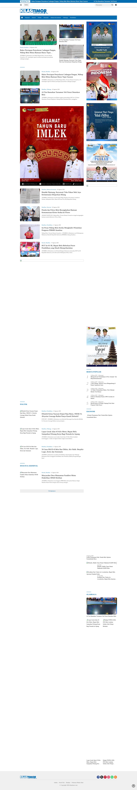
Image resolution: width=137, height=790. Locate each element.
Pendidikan (73, 17)
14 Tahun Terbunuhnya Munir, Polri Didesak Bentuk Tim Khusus (102, 390)
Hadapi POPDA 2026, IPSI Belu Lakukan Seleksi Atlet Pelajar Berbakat (109, 762)
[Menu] (21, 5)
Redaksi (68, 782)
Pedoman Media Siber (77, 782)
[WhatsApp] (112, 777)
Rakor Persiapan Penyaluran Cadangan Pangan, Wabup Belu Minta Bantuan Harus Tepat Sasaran (33, 1)
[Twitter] (101, 777)
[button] (112, 4)
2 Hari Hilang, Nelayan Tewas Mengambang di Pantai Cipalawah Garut (103, 384)
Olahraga (65, 17)
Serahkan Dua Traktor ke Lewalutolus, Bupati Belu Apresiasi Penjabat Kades (106, 578)
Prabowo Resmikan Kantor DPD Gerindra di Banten (102, 397)
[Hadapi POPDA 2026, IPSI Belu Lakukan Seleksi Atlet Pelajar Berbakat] (110, 689)
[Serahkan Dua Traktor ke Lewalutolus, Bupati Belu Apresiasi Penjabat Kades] (101, 573)
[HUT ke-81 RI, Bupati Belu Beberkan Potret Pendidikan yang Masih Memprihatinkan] (30, 249)
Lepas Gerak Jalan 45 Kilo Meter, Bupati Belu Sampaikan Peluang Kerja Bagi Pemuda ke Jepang (93, 762)
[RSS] (115, 777)
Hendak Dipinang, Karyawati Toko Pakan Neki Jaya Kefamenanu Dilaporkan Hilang (70, 61)
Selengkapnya (52, 491)
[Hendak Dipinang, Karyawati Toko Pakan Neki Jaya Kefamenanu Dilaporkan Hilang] (71, 52)
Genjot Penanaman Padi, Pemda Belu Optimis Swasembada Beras (98, 558)
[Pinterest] (105, 777)
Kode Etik (61, 782)
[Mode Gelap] (116, 5)
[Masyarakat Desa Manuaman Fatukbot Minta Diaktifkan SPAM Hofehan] (30, 479)
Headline (26, 47)
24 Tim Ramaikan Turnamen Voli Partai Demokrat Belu (83, 1)
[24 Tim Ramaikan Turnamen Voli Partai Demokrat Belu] (71, 31)
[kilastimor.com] (34, 11)
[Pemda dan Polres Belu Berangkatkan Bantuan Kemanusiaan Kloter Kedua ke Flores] (30, 213)
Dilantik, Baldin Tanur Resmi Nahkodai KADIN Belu (105, 567)
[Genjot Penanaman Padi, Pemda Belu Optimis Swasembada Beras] (101, 484)
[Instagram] (108, 777)
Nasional (27, 17)
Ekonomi (46, 17)
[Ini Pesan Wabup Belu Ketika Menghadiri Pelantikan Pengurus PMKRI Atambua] (30, 231)
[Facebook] (98, 777)
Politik (39, 17)
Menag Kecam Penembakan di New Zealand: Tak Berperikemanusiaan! (104, 377)
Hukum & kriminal (56, 17)
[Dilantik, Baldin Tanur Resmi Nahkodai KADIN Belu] (101, 563)
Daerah (34, 17)
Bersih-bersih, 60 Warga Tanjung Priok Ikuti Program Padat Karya (102, 404)
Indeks (26, 4)
